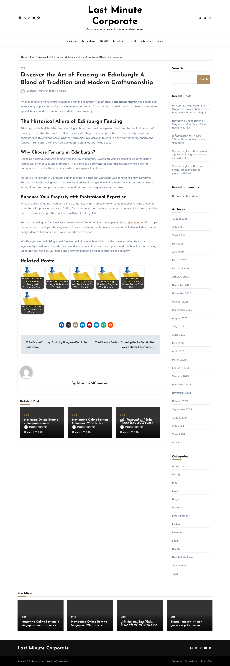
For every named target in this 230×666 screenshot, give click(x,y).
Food (175, 540)
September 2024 (182, 409)
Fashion (176, 524)
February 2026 (181, 268)
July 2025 (178, 326)
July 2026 (178, 227)
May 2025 (178, 343)
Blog (160, 41)
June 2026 (178, 235)
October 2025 (180, 301)
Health (104, 41)
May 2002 (178, 442)
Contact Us (177, 661)
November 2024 (181, 392)
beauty (176, 474)
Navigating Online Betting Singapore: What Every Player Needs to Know (90, 423)
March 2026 (179, 260)
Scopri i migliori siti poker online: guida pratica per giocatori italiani (187, 170)
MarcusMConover (39, 91)
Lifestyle (118, 41)
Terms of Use (206, 661)
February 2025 (181, 367)
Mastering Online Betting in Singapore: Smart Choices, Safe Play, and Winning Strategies (191, 109)
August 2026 (180, 218)
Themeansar (61, 661)
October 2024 (180, 401)
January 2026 (180, 276)
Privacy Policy (191, 661)
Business (72, 41)
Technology (88, 41)
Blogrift (49, 661)
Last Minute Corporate (43, 648)
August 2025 (180, 318)
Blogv (175, 499)
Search (177, 68)
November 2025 (181, 293)
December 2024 (181, 384)
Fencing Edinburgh (131, 222)
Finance (177, 532)
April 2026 (178, 251)
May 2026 (178, 243)
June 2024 (178, 434)
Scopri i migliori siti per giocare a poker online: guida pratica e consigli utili (190, 154)
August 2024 (180, 417)
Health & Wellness (182, 557)
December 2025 (181, 285)
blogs (175, 490)
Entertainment (181, 515)
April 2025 (178, 351)
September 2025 (182, 309)
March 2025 (179, 359)
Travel (132, 41)
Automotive (179, 466)
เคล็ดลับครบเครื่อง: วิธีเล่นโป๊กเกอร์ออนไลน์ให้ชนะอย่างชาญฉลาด (138, 423)
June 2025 (178, 334)
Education (147, 41)
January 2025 (180, 376)
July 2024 (178, 425)
